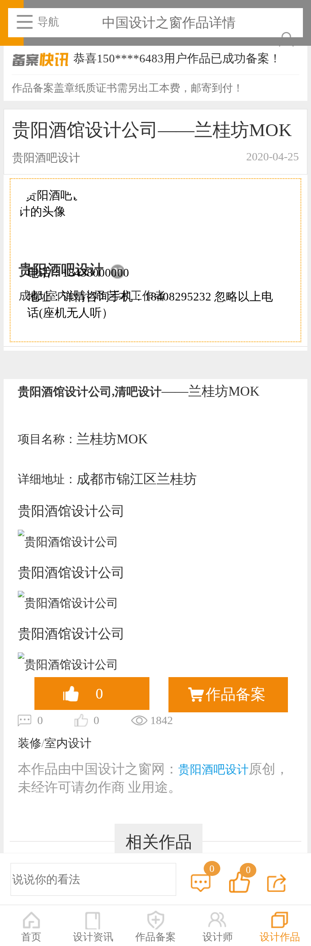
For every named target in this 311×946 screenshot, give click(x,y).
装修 (29, 743)
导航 (48, 22)
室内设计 (68, 743)
